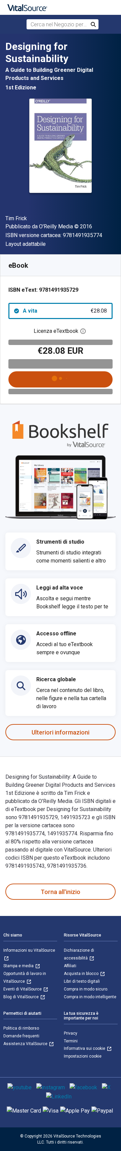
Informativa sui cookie (85, 1048)
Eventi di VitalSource (23, 989)
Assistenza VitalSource (25, 1043)
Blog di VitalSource (21, 997)
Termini (71, 1041)
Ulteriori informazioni (60, 732)
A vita (65, 311)
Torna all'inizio (60, 891)
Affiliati (70, 965)
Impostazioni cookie (83, 1056)
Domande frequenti (21, 1036)
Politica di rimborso (21, 1028)
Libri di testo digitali (82, 981)
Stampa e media (19, 965)
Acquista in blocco (81, 973)
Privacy (70, 1033)
